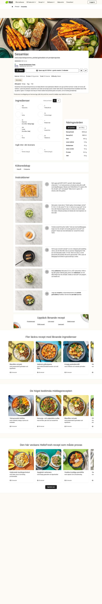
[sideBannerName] (76, 107)
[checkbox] (15, 61)
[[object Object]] (81, 70)
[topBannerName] (51, 13)
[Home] (12, 7)
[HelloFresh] (9, 2)
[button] (37, 100)
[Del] (85, 70)
